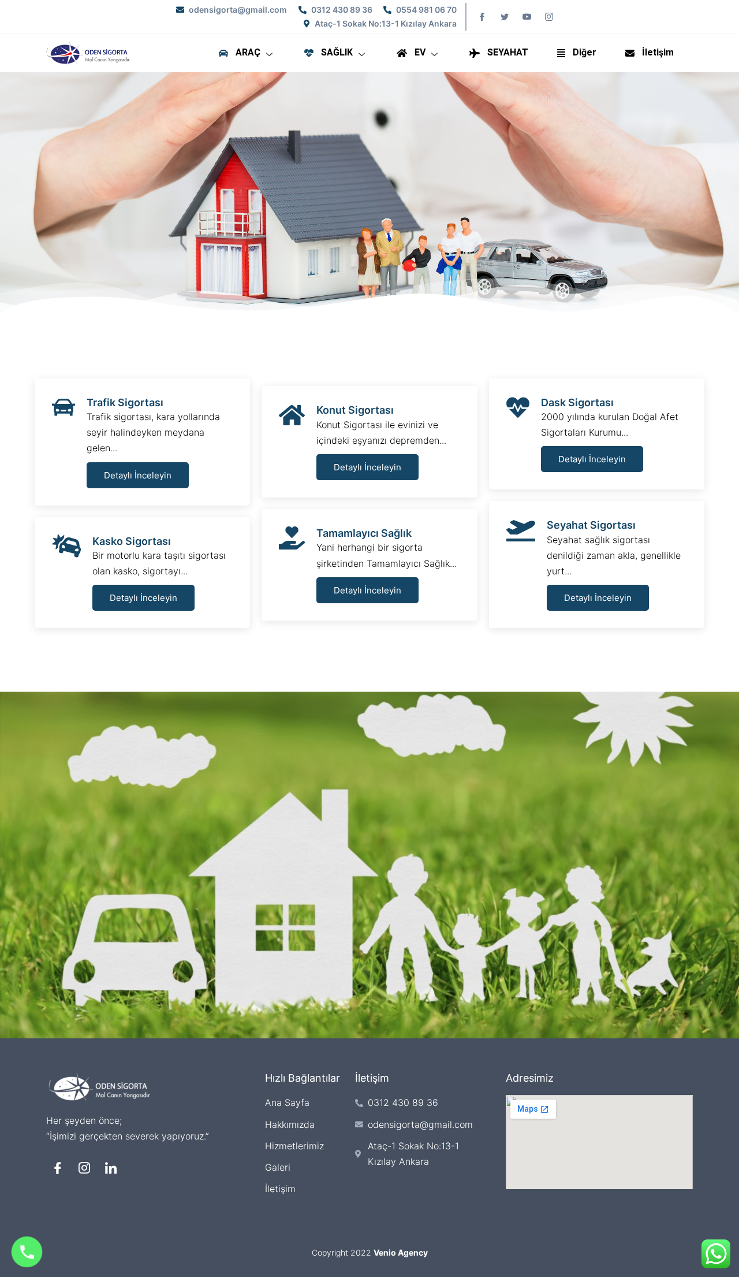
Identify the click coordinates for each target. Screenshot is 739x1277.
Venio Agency (401, 1252)
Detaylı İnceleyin (137, 475)
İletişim (658, 53)
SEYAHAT (507, 53)
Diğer (584, 53)
